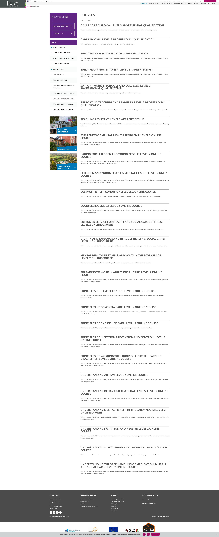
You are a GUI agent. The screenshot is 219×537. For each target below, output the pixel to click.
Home (29, 6)
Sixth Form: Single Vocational (63, 104)
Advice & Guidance (61, 26)
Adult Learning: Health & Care (63, 58)
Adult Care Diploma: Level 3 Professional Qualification (122, 25)
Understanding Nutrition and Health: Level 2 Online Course (120, 430)
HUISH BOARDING (64, 149)
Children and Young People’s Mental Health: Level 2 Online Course (124, 174)
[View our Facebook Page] (51, 512)
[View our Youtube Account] (60, 512)
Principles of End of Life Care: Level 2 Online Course (119, 323)
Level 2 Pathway (58, 74)
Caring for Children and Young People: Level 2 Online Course (120, 155)
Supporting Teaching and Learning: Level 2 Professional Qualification (122, 104)
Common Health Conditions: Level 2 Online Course (118, 191)
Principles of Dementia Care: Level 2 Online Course (118, 307)
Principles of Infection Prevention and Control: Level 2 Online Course (122, 338)
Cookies (82, 503)
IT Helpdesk (114, 508)
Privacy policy (155, 534)
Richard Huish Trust (165, 1)
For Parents (176, 1)
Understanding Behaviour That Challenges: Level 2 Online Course (124, 392)
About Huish (166, 3)
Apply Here (207, 1)
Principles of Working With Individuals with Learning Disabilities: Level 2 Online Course (121, 357)
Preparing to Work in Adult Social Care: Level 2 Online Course (121, 273)
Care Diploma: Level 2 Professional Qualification (117, 39)
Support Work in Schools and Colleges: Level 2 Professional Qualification (115, 87)
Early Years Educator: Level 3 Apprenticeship (114, 53)
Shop (199, 1)
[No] (217, 534)
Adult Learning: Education (62, 53)
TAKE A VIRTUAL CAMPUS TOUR (64, 167)
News (190, 3)
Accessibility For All (147, 499)
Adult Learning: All (60, 47)
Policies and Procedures (87, 499)
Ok (144, 534)
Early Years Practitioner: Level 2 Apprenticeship (116, 69)
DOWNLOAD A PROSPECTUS (63, 131)
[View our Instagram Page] (57, 512)
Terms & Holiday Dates (117, 501)
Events (196, 3)
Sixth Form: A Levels (60, 80)
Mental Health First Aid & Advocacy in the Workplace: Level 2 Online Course (121, 257)
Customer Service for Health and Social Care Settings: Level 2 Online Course (121, 223)
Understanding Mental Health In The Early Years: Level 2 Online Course (123, 411)
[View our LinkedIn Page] (54, 512)
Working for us (115, 503)
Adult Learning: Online (61, 64)
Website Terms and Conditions (88, 506)
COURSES (142, 3)
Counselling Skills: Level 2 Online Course (111, 205)
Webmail (113, 506)
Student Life (153, 3)
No (148, 534)
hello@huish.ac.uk (48, 1)
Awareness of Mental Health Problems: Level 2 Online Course (121, 136)
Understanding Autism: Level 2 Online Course (114, 374)
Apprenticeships (58, 69)
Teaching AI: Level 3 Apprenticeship (112, 119)
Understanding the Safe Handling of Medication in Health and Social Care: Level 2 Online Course (124, 465)
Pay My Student (115, 511)
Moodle (193, 1)
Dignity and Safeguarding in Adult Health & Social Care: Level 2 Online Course (122, 240)
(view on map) (53, 508)
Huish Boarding (179, 3)
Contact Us (205, 3)
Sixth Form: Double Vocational (63, 99)
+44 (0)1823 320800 (37, 1)
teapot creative (164, 516)
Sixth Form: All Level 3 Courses (63, 93)
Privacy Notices (84, 501)
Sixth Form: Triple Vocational (63, 110)
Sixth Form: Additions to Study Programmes (63, 87)
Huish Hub (186, 1)
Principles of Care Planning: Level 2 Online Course (118, 291)
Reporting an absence (117, 499)
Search (214, 3)
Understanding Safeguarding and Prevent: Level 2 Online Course (123, 449)
